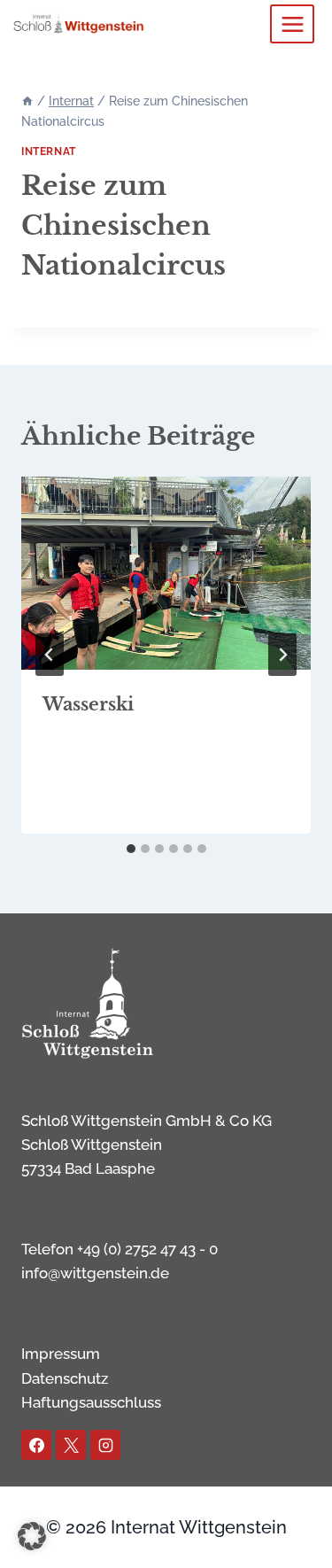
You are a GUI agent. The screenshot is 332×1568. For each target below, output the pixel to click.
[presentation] (166, 573)
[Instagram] (105, 1445)
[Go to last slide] (49, 654)
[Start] (27, 101)
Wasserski (88, 704)
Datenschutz (64, 1378)
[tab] (131, 848)
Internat (48, 151)
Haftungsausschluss (91, 1402)
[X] (71, 1445)
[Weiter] (282, 654)
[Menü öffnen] (292, 23)
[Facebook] (36, 1445)
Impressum (60, 1353)
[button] (32, 1536)
